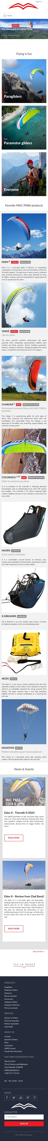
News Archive (38, 951)
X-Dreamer (9, 616)
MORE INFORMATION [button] (11, 35)
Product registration (11, 1024)
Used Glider (8, 1027)
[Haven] (24, 525)
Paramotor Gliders (31, 404)
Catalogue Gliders (10, 1002)
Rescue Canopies (10, 996)
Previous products (11, 1008)
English (39, 1)
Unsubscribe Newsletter (13, 1051)
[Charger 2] (24, 379)
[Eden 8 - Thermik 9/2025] (24, 791)
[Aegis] (24, 653)
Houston (8, 748)
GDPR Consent (9, 1048)
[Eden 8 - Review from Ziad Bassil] (24, 875)
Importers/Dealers (11, 1039)
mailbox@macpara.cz (11, 1070)
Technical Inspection (11, 1021)
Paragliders (8, 987)
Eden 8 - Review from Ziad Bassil (24, 896)
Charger (8, 404)
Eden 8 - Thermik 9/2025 (19, 813)
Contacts (7, 1036)
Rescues (13, 679)
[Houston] (24, 723)
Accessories (8, 999)
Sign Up (24, 1124)
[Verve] (24, 306)
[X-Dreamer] (24, 591)
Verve (6, 331)
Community (8, 1045)
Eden (6, 262)
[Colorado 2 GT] (24, 452)
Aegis (5, 678)
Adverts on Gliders (11, 1018)
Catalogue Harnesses (12, 1005)
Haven (6, 550)
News (6, 1042)
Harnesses (16, 550)
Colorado (11, 477)
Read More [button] (13, 838)
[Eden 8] (24, 237)
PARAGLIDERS (25, 262)
